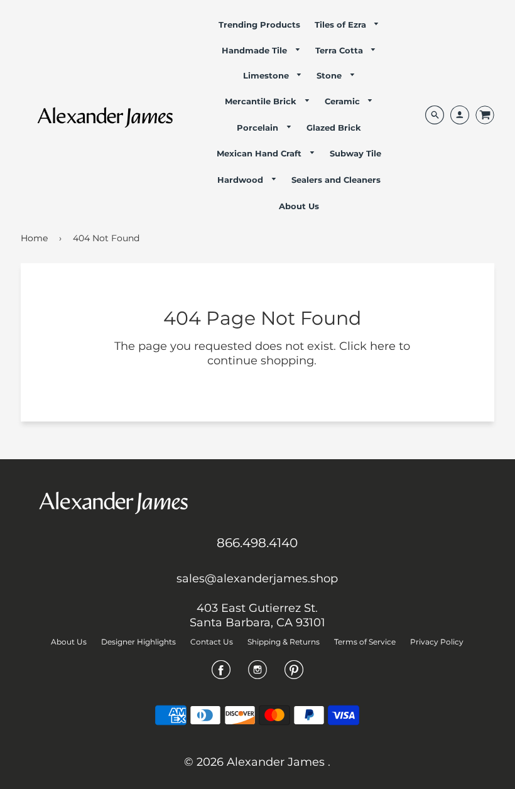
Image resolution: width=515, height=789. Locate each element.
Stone (330, 75)
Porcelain (259, 127)
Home (34, 238)
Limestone (267, 75)
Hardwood (241, 180)
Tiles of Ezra (342, 24)
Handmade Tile (256, 50)
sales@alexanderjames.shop (257, 578)
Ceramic (343, 101)
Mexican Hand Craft (260, 153)
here (383, 346)
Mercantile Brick (262, 101)
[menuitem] (259, 24)
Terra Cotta (340, 50)
